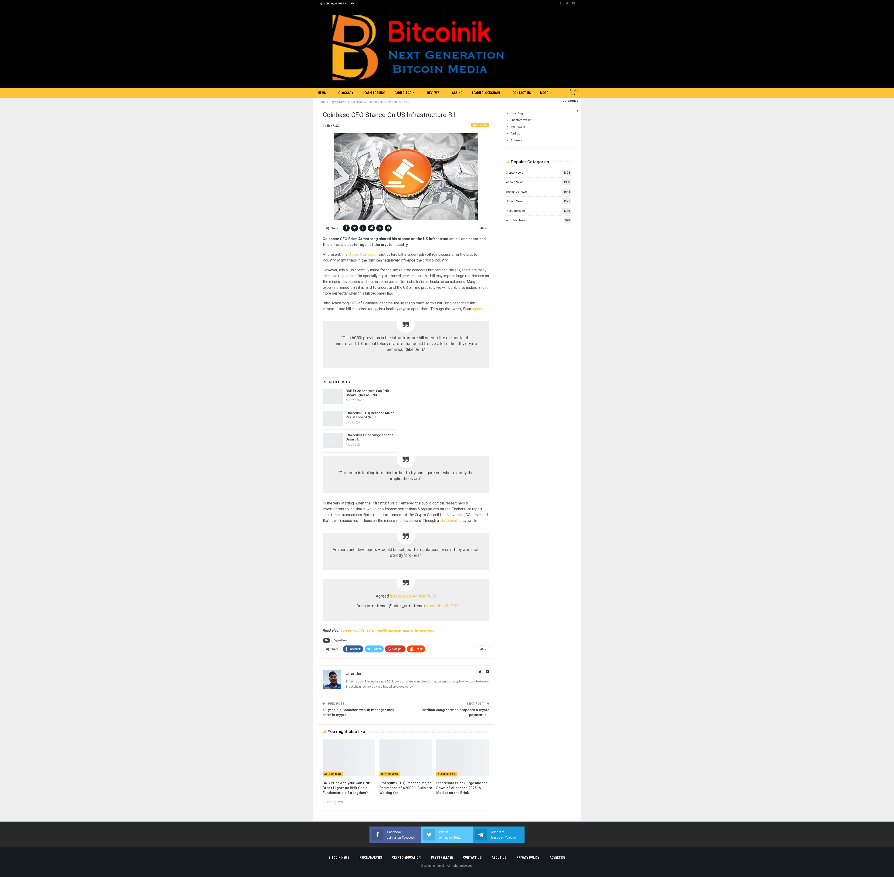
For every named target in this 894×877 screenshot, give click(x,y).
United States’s (361, 254)
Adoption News (516, 220)
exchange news (516, 191)
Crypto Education (406, 857)
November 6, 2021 (442, 606)
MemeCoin (518, 126)
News (322, 93)
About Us (499, 857)
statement (448, 520)
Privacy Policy (528, 857)
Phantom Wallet (521, 120)
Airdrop (516, 133)
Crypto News (480, 125)
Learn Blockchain (486, 93)
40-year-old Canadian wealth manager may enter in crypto (387, 630)
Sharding (517, 113)
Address (516, 140)
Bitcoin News (515, 201)
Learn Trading (374, 93)
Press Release (515, 210)
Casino (457, 93)
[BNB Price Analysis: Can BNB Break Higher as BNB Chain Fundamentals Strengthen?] (333, 396)
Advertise (557, 857)
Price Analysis (370, 857)
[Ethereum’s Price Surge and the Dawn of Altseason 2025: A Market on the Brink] (333, 440)
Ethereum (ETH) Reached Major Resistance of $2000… (370, 415)
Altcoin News (333, 774)
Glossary (345, 93)
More (544, 93)
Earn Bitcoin (405, 93)
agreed (477, 309)
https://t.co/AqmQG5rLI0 (413, 596)
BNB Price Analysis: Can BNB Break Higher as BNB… (367, 393)
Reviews (433, 93)
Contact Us (521, 93)
